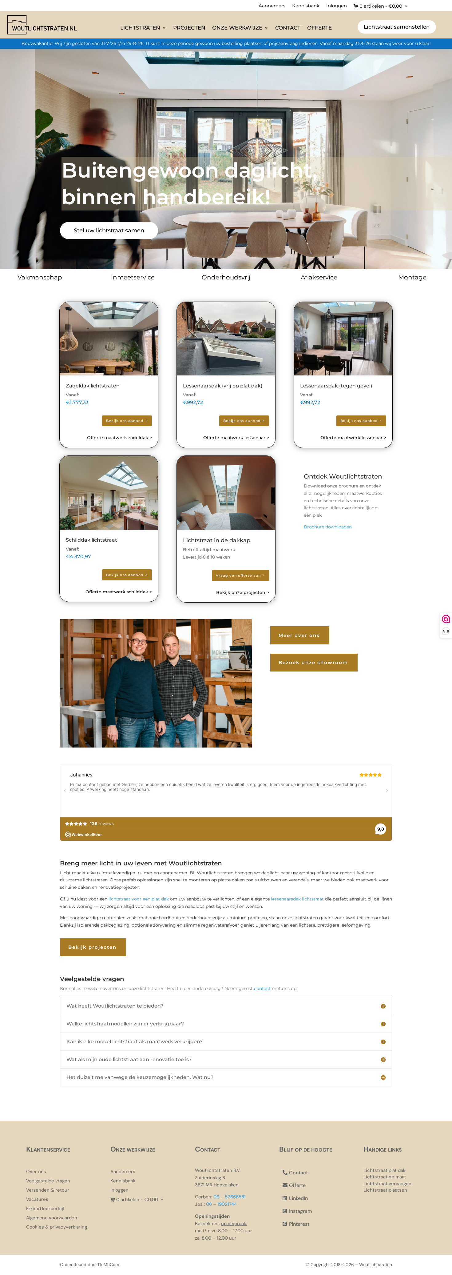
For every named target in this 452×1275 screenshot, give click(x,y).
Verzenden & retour (47, 1190)
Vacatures (37, 1199)
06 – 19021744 (221, 1204)
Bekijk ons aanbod (125, 421)
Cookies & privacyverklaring (56, 1227)
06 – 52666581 (229, 1197)
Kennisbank (305, 6)
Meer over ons (299, 635)
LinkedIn (298, 1198)
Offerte (319, 28)
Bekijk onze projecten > (242, 592)
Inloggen (336, 6)
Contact (287, 28)
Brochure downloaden (328, 527)
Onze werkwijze (237, 28)
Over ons (36, 1172)
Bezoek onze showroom (313, 662)
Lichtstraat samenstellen (397, 27)
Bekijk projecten (92, 947)
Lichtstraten (140, 28)
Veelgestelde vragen (48, 1181)
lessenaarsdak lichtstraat (297, 899)
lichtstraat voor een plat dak (139, 899)
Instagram (300, 1211)
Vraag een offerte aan (238, 575)
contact (262, 988)
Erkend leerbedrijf (45, 1209)
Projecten (189, 28)
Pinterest (299, 1224)
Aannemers (272, 6)
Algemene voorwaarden (51, 1218)
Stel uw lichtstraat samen (109, 230)
